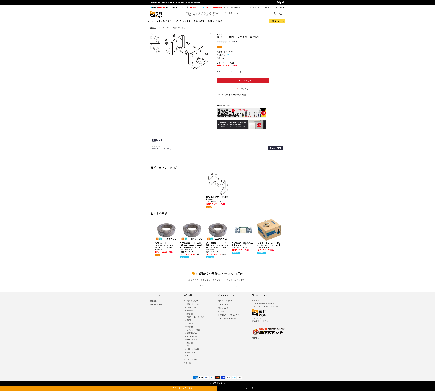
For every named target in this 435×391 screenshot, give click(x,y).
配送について (223, 308)
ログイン (281, 21)
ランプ (189, 356)
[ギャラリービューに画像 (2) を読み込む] (155, 49)
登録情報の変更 (156, 304)
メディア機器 (191, 336)
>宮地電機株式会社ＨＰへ (263, 303)
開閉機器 (190, 314)
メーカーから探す (191, 359)
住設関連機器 (191, 333)
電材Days (153, 28)
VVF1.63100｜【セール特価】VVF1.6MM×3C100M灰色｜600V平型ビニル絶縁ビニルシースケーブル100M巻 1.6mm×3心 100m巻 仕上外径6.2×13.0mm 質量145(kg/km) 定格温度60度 (191, 245)
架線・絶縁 (190, 352)
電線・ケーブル (192, 304)
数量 (218, 71)
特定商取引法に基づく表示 (228, 315)
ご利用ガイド (223, 304)
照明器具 (190, 323)
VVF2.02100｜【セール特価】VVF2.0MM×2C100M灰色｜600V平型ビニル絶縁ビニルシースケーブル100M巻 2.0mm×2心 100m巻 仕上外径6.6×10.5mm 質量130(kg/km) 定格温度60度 (217, 245)
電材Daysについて (225, 301)
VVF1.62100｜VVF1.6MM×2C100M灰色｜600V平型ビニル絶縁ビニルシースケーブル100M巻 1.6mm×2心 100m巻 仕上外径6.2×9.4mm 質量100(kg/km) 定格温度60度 (166, 245)
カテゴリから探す (191, 301)
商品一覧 (187, 363)
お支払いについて (225, 311)
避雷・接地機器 (192, 349)
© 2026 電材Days (217, 383)
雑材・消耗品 (191, 340)
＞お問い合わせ (278, 7)
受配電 (189, 320)
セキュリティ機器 (193, 330)
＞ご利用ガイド (255, 7)
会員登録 (273, 21)
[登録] (236, 286)
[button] (227, 42)
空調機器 (190, 343)
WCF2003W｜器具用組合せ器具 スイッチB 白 (243, 244)
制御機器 (190, 327)
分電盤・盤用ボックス (195, 317)
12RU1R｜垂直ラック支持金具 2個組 (172, 28)
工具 (188, 346)
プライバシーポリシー (227, 319)
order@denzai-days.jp (271, 306)
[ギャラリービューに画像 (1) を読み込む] (155, 38)
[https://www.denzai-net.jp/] (268, 331)
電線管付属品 (191, 307)
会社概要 (255, 300)
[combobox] (212, 14)
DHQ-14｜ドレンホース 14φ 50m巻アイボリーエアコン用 (268, 244)
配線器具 (190, 310)
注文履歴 (153, 301)
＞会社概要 (267, 7)
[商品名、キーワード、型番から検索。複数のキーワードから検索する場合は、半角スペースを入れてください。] (237, 14)
